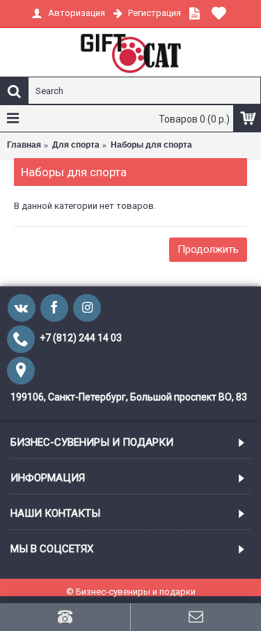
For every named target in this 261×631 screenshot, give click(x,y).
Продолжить (208, 249)
